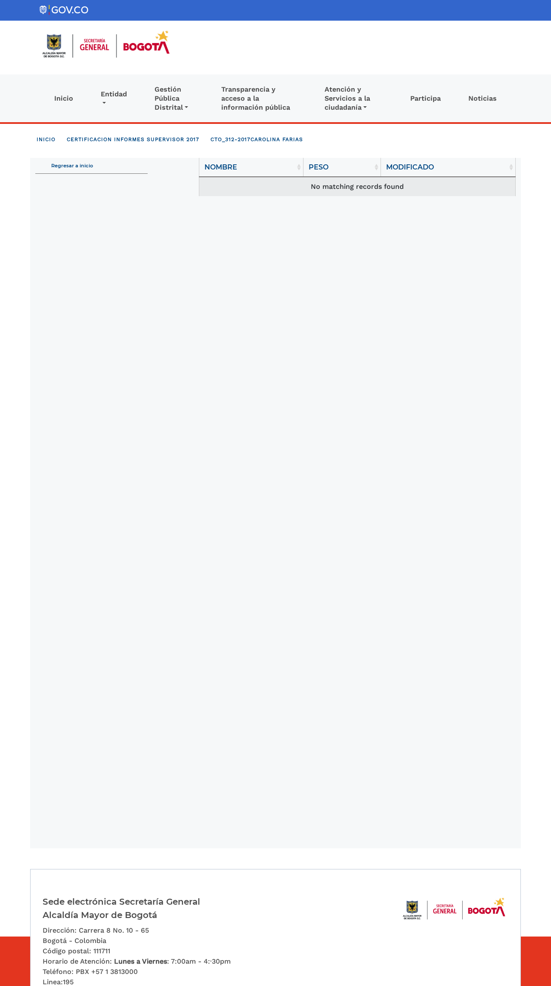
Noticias (482, 98)
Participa (425, 98)
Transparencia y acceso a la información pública (255, 98)
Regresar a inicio (72, 166)
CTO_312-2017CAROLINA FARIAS (256, 139)
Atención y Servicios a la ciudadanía (347, 98)
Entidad (114, 94)
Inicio (63, 98)
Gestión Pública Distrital (169, 98)
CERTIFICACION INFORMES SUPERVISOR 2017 (133, 139)
